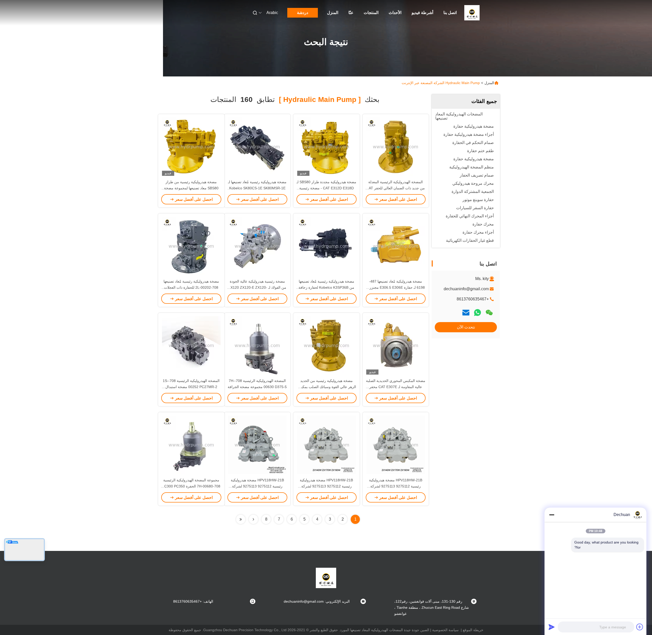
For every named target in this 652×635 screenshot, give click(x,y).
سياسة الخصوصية (445, 630)
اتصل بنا (450, 12)
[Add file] (639, 626)
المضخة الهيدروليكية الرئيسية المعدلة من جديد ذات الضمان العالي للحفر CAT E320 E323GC (395, 188)
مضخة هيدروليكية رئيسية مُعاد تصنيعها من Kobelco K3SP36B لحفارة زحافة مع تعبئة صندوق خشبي (326, 287)
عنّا (351, 12)
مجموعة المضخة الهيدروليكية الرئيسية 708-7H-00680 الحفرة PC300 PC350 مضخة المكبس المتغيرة (191, 486)
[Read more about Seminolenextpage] (253, 519)
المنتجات (371, 12)
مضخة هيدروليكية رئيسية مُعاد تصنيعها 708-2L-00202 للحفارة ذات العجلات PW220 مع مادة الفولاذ (191, 287)
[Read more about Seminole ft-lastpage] (240, 519)
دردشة (302, 12)
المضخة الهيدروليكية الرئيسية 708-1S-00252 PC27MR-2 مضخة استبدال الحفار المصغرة (191, 387)
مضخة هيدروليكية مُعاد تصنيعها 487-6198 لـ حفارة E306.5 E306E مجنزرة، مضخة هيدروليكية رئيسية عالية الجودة (395, 287)
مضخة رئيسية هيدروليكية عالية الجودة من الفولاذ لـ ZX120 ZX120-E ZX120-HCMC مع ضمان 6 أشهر (257, 287)
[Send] (552, 626)
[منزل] (472, 12)
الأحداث (395, 12)
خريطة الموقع (473, 630)
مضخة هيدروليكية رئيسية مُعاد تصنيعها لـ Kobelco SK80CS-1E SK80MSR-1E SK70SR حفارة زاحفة (257, 188)
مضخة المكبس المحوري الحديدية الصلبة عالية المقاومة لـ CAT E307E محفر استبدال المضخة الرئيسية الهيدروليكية (395, 387)
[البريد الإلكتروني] (465, 312)
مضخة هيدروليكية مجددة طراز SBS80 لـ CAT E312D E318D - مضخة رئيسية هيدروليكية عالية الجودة (326, 188)
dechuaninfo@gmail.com (466, 289)
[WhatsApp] (477, 312)
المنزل (332, 12)
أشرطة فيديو (422, 12)
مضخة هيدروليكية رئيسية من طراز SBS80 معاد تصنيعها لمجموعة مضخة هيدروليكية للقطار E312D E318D (191, 188)
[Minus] (552, 515)
